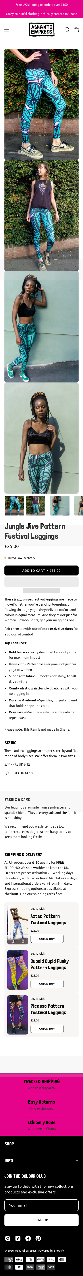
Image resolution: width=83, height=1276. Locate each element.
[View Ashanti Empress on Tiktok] (18, 1238)
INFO (8, 1160)
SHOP (9, 1144)
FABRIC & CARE (17, 799)
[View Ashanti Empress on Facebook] (28, 1238)
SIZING (10, 742)
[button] (41, 582)
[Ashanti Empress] (41, 29)
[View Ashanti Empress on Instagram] (7, 1238)
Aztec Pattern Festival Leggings (48, 919)
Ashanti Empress (26, 1250)
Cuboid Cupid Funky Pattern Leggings (50, 964)
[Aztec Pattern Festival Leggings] (17, 924)
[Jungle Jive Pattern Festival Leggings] (14, 506)
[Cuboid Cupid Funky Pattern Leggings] (17, 969)
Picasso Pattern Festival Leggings (48, 1009)
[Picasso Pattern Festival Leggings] (17, 1015)
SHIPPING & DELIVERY (23, 854)
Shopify (59, 1250)
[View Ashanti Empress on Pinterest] (38, 1238)
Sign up (41, 1220)
